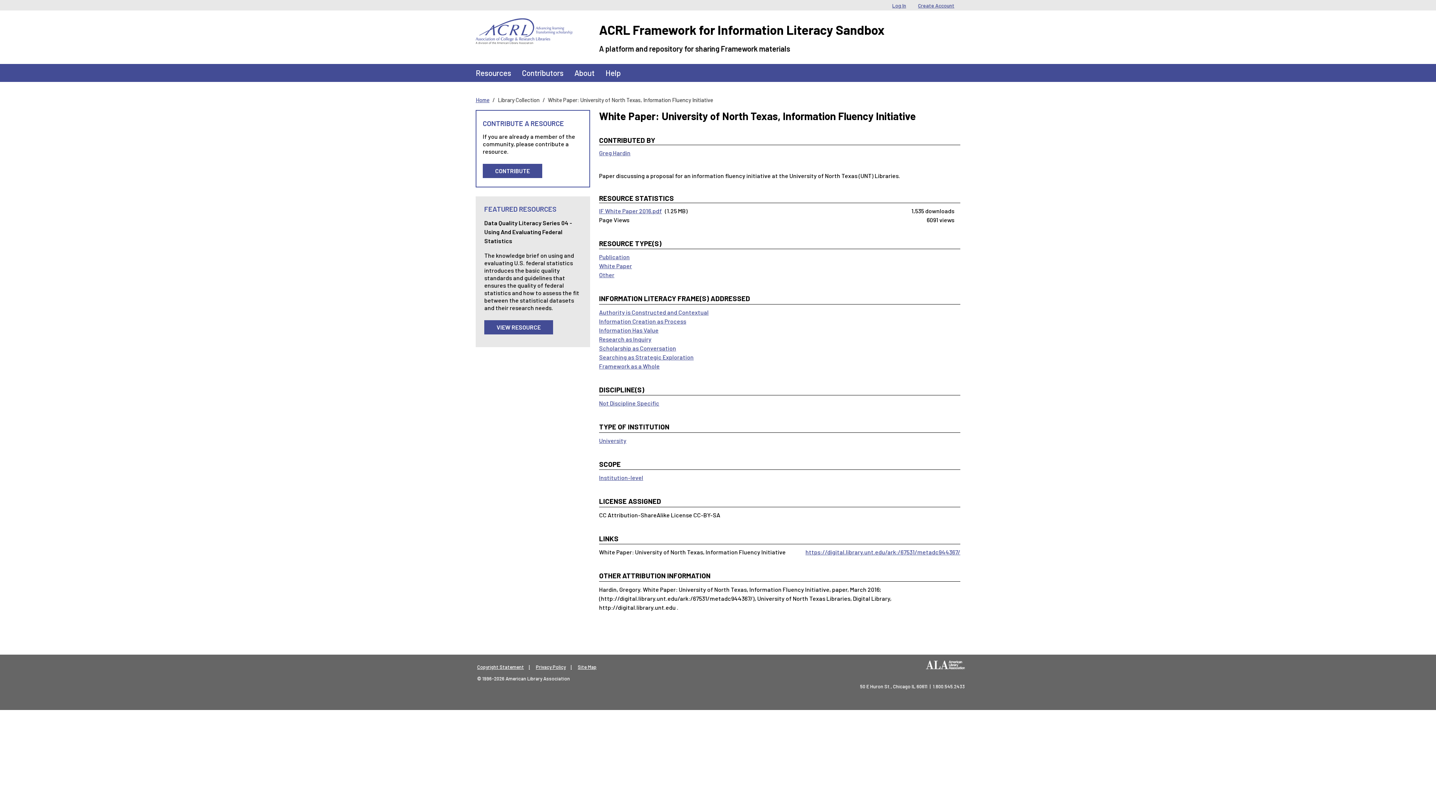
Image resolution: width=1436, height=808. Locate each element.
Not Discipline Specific (629, 403)
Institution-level (621, 477)
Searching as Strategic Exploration (646, 357)
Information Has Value (629, 330)
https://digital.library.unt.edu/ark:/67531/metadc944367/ (883, 552)
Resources (493, 72)
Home (483, 100)
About (584, 72)
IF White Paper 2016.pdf (630, 210)
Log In (899, 5)
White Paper (615, 265)
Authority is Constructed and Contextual (654, 312)
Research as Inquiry (625, 339)
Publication (614, 256)
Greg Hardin (614, 152)
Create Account (936, 5)
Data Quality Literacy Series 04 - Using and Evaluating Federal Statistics (528, 231)
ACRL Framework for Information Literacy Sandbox (741, 29)
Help (613, 72)
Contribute (512, 170)
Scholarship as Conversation (637, 348)
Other (606, 274)
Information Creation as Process (642, 321)
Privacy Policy (551, 667)
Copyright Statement (500, 667)
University (612, 440)
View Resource (519, 327)
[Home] (524, 24)
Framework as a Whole (629, 366)
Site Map (587, 667)
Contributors (543, 72)
